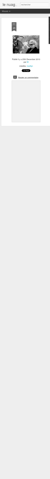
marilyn (30, 66)
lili (28, 62)
